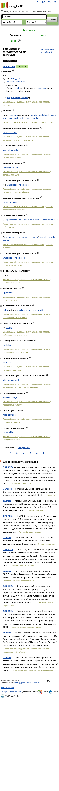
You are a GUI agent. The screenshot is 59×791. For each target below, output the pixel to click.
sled (16, 118)
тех (8, 97)
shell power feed (11, 380)
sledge (22, 118)
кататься (42, 88)
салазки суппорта (11, 175)
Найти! (52, 19)
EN (38, 2)
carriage (14, 115)
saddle (35, 118)
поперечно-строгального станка (21, 237)
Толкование (9, 66)
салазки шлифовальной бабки (16, 192)
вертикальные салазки (13, 283)
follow (5, 310)
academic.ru (12, 5)
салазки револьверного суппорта (18, 140)
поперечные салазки (12, 440)
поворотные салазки (12, 405)
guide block (44, 115)
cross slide (8, 432)
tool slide (44, 237)
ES (49, 2)
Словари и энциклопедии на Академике (26, 11)
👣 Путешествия (7, 687)
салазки (6, 105)
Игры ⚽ (16, 40)
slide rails (20, 81)
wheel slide (12, 185)
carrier (24, 97)
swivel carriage (10, 397)
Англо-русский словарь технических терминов (23, 123)
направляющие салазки (13, 370)
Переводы (16, 35)
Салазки (7, 489)
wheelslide (24, 185)
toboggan (15, 78)
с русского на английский (47, 50)
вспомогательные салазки (15, 318)
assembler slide (10, 150)
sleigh (17, 88)
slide (12, 81)
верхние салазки (10, 300)
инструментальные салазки (15, 353)
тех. (7, 81)
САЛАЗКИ (8, 467)
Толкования (29, 30)
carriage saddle (10, 167)
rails (18, 97)
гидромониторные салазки (15, 335)
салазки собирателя (12, 157)
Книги (43, 35)
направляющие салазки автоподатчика (20, 387)
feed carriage (9, 415)
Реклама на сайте (33, 683)
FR (54, 2)
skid (11, 118)
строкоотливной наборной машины (22, 219)
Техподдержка (19, 683)
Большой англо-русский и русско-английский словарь (26, 102)
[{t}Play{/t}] (13, 70)
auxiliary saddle (24, 310)
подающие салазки (11, 422)
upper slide (8, 292)
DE (43, 2)
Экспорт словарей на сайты (11, 692)
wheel (6, 258)
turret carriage (10, 132)
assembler (48, 219)
